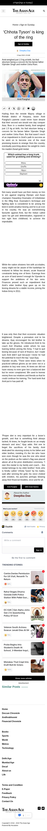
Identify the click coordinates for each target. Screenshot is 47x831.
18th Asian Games (32, 487)
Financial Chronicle (11, 721)
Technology (8, 748)
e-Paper (16, 3)
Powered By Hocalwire (10, 825)
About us (6, 771)
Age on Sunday (26, 3)
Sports (5, 736)
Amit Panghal (12, 487)
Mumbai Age (8, 762)
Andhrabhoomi (9, 717)
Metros (5, 744)
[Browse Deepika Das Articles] (7, 496)
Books (5, 732)
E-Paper (6, 789)
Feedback (7, 793)
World (5, 740)
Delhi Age (6, 758)
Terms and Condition (12, 785)
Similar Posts (11, 686)
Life (4, 775)
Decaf (5, 766)
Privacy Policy (9, 797)
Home (5, 709)
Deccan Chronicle (11, 713)
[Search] (44, 11)
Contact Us (7, 801)
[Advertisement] (23, 243)
